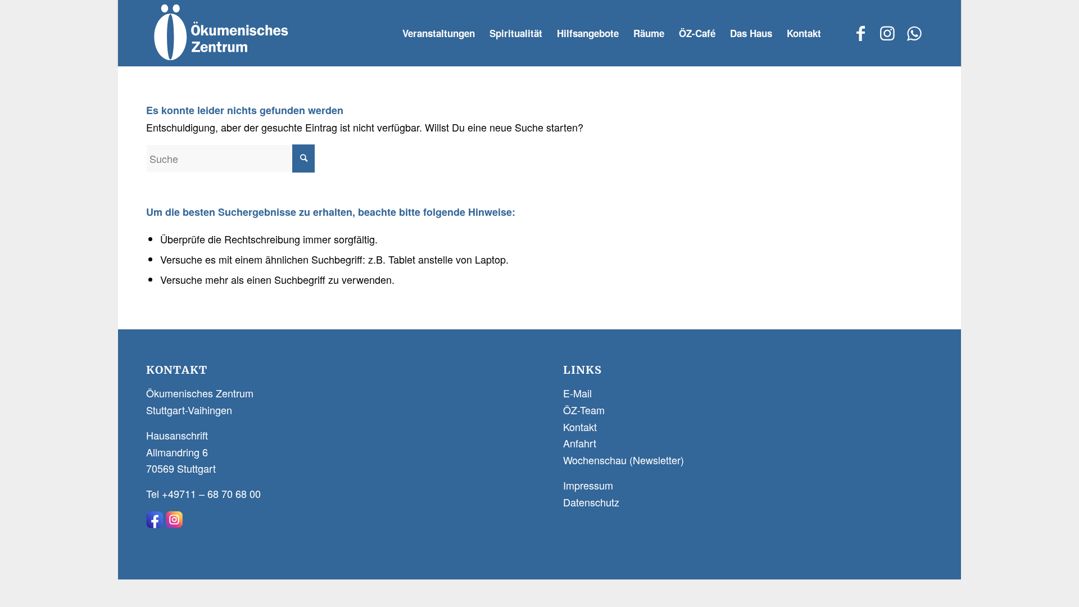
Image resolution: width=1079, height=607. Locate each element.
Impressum (588, 485)
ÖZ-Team (584, 409)
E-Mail (577, 393)
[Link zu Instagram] (887, 32)
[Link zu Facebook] (860, 32)
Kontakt (580, 426)
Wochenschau (595, 459)
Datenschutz (591, 502)
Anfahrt (579, 443)
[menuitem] (438, 33)
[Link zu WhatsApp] (914, 32)
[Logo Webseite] (220, 33)
